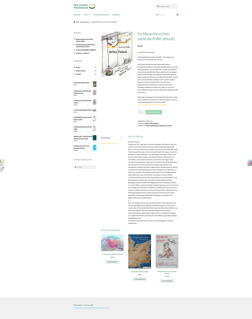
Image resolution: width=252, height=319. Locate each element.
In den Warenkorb (154, 112)
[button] (129, 34)
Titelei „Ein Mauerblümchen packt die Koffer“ (152, 105)
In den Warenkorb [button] (112, 262)
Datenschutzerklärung (101, 15)
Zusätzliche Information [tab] (109, 144)
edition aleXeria (85, 22)
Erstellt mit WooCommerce (99, 308)
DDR (147, 125)
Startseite (77, 15)
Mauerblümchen (154, 125)
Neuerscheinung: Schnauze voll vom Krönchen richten (85, 45)
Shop (85, 15)
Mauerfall (163, 125)
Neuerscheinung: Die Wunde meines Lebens (84, 40)
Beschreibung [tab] (105, 138)
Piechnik (169, 125)
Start (77, 22)
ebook (146, 123)
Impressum (116, 15)
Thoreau (78, 74)
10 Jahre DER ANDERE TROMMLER (86, 50)
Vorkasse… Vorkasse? (82, 53)
